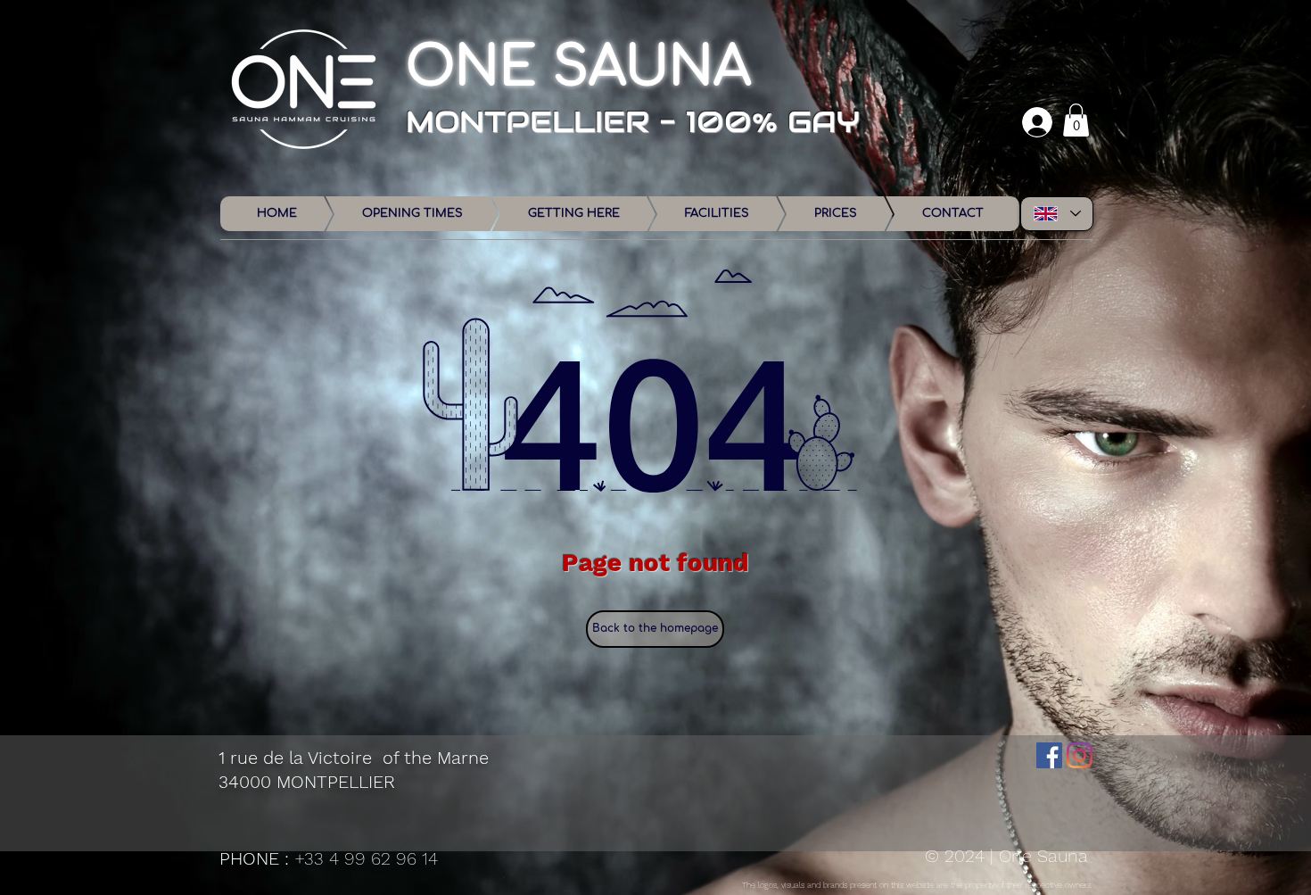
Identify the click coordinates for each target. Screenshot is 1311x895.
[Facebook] (1049, 755)
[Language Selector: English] (1056, 213)
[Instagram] (1079, 755)
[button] (1076, 120)
